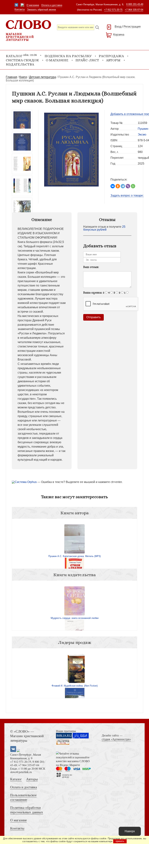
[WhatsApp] (133, 186)
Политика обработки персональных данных (26, 809)
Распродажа (111, 56)
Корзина (118, 34)
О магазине (33, 5)
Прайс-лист (87, 60)
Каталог (16, 779)
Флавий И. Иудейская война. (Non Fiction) (75, 685)
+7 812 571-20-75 (113, 9)
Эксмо (142, 134)
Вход (118, 26)
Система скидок (22, 60)
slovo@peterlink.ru (21, 772)
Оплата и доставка (51, 5)
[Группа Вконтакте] (16, 5)
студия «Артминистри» (116, 739)
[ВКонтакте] (112, 186)
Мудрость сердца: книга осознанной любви (74, 618)
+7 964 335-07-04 (134, 9)
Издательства (20, 64)
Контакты (20, 9)
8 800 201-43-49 (134, 4)
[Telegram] (123, 186)
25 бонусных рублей (104, 228)
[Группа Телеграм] (22, 5)
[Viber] (128, 186)
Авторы (113, 60)
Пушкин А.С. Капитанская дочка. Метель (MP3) (74, 556)
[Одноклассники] (118, 186)
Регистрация (132, 26)
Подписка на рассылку (68, 56)
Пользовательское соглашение (23, 797)
